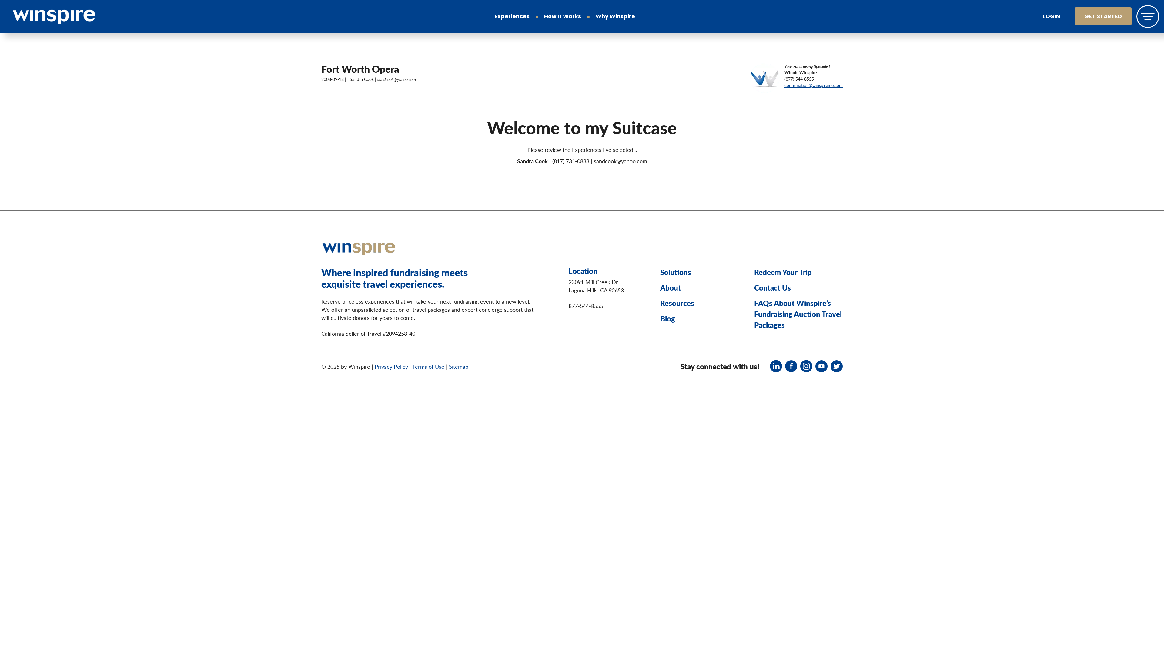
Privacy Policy (391, 366)
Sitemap (458, 366)
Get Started (1103, 17)
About (670, 287)
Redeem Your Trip (783, 272)
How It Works (562, 17)
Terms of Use (428, 366)
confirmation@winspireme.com (813, 85)
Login (1051, 17)
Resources (677, 303)
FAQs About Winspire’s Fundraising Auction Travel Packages (798, 314)
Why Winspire (615, 17)
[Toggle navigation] (1147, 16)
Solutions (675, 272)
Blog (667, 318)
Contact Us (772, 287)
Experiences (512, 17)
